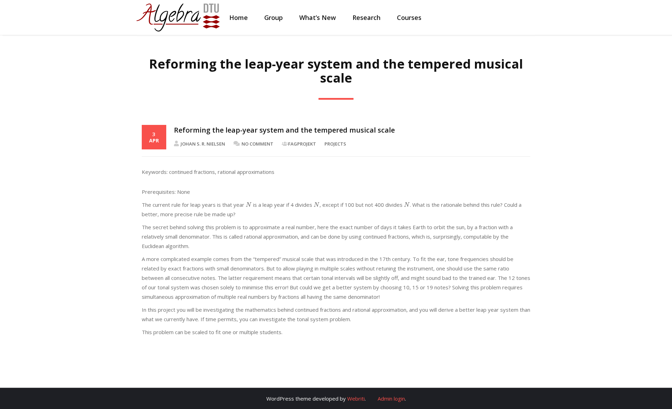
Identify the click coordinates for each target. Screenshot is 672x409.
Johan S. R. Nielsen (203, 144)
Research (366, 17)
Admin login (391, 398)
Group (273, 17)
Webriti (356, 398)
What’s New (317, 17)
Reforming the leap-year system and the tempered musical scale (284, 130)
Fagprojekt (302, 144)
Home (238, 17)
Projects (335, 144)
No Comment (257, 144)
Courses (409, 17)
